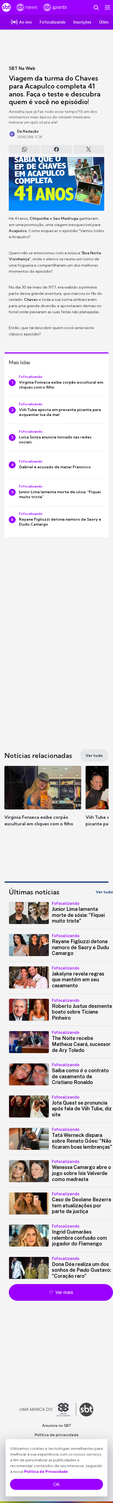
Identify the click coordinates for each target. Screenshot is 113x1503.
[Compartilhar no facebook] (56, 149)
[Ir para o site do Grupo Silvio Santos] (48, 1409)
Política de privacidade (57, 1434)
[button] (42, 801)
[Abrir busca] (96, 7)
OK (56, 1484)
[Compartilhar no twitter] (88, 149)
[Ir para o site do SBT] (86, 1409)
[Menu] (107, 7)
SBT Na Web (22, 68)
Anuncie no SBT (56, 1425)
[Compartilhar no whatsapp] (24, 149)
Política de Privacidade (46, 1471)
